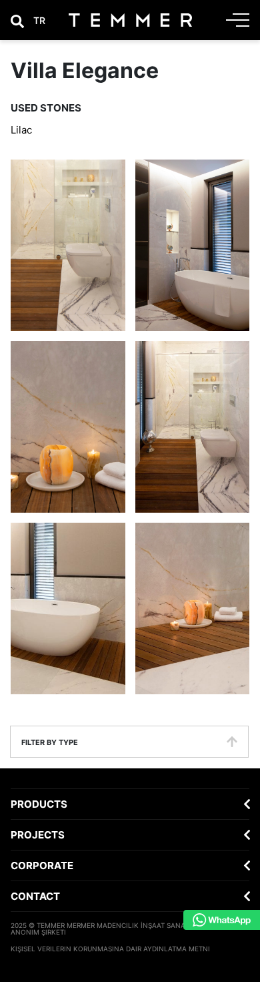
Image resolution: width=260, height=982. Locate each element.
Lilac (21, 130)
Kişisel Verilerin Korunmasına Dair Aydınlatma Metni (110, 949)
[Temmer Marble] (130, 20)
